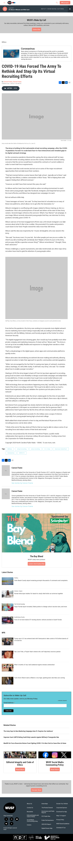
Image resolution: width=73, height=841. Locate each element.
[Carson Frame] (6, 470)
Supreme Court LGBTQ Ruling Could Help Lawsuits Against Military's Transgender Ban (31, 737)
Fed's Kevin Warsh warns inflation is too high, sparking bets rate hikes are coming (39, 678)
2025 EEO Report (46, 824)
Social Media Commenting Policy (32, 820)
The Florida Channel (47, 807)
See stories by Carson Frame (22, 483)
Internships (45, 803)
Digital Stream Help (47, 828)
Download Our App (61, 811)
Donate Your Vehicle (62, 803)
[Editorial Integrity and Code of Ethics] (20, 754)
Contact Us (30, 807)
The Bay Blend (36, 556)
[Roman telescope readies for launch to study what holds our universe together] (7, 594)
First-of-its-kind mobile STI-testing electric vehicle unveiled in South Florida (38, 620)
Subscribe (36, 29)
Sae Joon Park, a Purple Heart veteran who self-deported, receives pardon (37, 651)
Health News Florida (19, 617)
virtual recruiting (22, 449)
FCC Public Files (46, 816)
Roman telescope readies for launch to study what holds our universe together (38, 593)
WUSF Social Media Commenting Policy (55, 763)
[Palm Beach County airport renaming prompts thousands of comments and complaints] (7, 581)
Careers (29, 825)
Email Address (9, 703)
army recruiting (35, 449)
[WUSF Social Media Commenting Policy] (54, 754)
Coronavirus (28, 48)
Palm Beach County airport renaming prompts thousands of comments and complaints (41, 580)
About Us (29, 803)
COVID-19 (21, 453)
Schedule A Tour (61, 827)
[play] (4, 9)
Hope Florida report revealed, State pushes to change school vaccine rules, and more (40, 606)
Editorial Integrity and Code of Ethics (20, 763)
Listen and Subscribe (36, 564)
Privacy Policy (60, 819)
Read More (20, 769)
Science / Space (18, 591)
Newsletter (30, 811)
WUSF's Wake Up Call (36, 20)
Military (4, 42)
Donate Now (36, 790)
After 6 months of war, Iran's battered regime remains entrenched (34, 665)
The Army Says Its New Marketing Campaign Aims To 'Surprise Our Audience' (28, 731)
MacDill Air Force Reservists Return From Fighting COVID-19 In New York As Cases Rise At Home (35, 743)
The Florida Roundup (19, 604)
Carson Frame (8, 82)
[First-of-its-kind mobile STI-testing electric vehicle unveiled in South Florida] (7, 620)
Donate (66, 3)
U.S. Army (47, 449)
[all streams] (70, 8)
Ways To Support (61, 815)
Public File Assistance (48, 820)
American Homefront (61, 449)
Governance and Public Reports (48, 812)
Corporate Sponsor (61, 807)
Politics (16, 578)
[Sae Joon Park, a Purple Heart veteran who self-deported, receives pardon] (7, 654)
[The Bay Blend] (36, 532)
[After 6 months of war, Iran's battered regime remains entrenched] (7, 667)
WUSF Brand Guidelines (62, 823)
